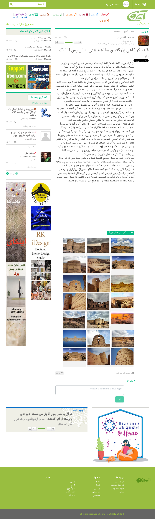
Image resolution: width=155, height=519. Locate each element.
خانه (132, 31)
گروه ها (139, 4)
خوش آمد (119, 482)
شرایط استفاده (117, 485)
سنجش (55, 14)
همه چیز (29, 24)
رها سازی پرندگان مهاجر (41, 38)
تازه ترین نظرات (39, 103)
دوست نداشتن (80, 42)
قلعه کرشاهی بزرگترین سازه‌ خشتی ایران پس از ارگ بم (29, 56)
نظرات (20, 24)
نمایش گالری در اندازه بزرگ (120, 233)
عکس (43, 14)
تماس (121, 492)
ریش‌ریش (29, 153)
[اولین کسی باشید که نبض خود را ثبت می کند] (126, 4)
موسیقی (69, 14)
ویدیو (82, 14)
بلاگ (103, 14)
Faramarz (32, 118)
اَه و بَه (102, 20)
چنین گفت (19, 17)
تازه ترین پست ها (39, 97)
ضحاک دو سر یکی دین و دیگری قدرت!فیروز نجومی (23, 134)
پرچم (58, 373)
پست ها (11, 24)
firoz (34, 139)
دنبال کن (120, 37)
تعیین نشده (125, 41)
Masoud (131, 37)
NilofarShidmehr (29, 156)
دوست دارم (57, 42)
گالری (32, 14)
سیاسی (28, 147)
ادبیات (28, 167)
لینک (93, 14)
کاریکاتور (20, 14)
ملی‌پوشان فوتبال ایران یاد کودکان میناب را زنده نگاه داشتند (22, 112)
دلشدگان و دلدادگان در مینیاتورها (38, 47)
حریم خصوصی (117, 489)
